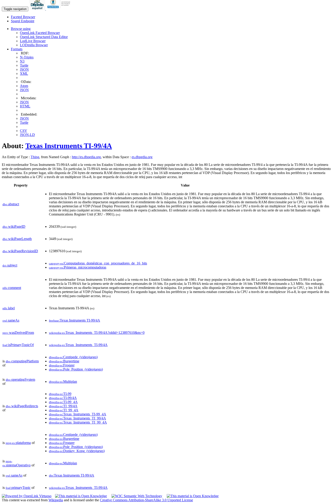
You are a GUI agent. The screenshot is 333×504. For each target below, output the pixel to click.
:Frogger (62, 365)
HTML (25, 106)
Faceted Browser (23, 17)
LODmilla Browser (34, 45)
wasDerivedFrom (18, 332)
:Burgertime (64, 361)
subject (9, 265)
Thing (35, 157)
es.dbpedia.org (142, 157)
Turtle (24, 65)
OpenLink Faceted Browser (40, 33)
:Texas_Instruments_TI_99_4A (78, 422)
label (8, 308)
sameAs (10, 320)
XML (24, 73)
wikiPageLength (17, 239)
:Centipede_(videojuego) (73, 357)
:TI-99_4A (63, 402)
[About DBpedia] (37, 9)
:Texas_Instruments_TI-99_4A (77, 414)
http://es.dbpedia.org (86, 157)
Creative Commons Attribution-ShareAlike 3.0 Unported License (146, 500)
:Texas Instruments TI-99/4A (74, 320)
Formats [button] (16, 49)
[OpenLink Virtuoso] (26, 496)
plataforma (18, 443)
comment (11, 288)
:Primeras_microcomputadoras (77, 267)
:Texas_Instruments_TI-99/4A (78, 345)
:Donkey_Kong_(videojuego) (77, 451)
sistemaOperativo (16, 463)
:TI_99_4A (63, 410)
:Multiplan (63, 381)
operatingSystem (20, 379)
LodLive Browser (33, 41)
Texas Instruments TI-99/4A (68, 146)
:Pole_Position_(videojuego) (76, 369)
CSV (23, 131)
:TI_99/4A (63, 406)
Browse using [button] (21, 29)
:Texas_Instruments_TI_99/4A (77, 418)
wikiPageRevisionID (20, 251)
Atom (24, 86)
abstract (10, 204)
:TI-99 (60, 394)
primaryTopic (18, 487)
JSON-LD (27, 135)
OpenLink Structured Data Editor (44, 37)
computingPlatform (22, 361)
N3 (22, 61)
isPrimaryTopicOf (18, 345)
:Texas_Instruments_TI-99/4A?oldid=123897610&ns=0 (97, 332)
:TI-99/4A (63, 398)
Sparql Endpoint (22, 21)
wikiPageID (13, 226)
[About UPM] (59, 9)
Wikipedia (55, 500)
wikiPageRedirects (22, 406)
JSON (24, 69)
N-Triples (27, 57)
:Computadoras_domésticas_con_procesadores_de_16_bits (98, 263)
